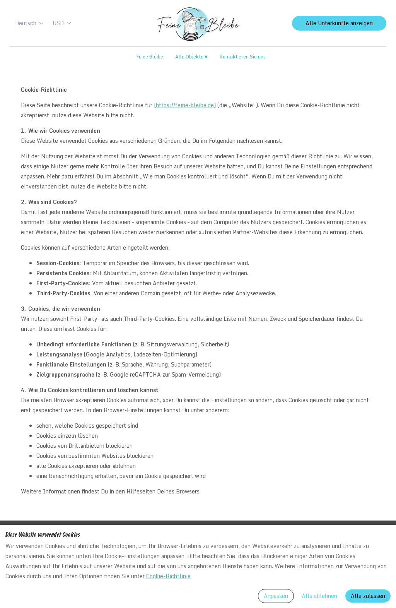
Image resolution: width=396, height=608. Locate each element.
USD (58, 23)
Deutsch (25, 23)
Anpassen (276, 595)
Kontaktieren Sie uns (243, 56)
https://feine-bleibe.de (185, 105)
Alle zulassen (368, 595)
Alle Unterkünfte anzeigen (339, 23)
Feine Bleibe (150, 56)
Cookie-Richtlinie (168, 576)
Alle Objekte (191, 57)
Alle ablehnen (319, 595)
